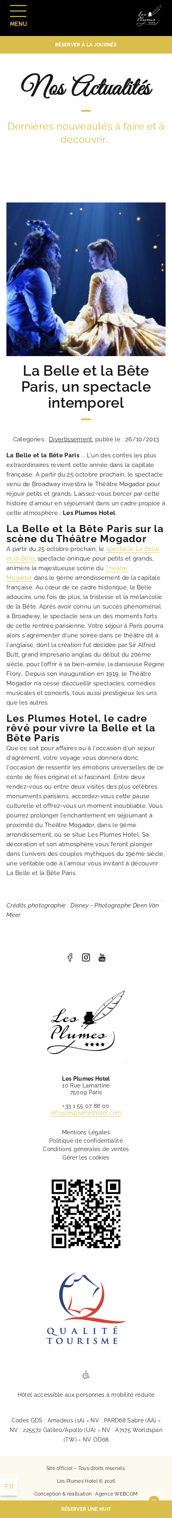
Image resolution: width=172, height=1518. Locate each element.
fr (9, 1486)
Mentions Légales (86, 1132)
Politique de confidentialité (86, 1140)
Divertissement (70, 439)
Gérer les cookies (85, 1157)
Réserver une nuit (86, 1509)
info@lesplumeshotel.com (86, 1112)
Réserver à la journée (86, 45)
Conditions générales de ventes (86, 1149)
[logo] (70, 957)
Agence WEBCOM (116, 1494)
